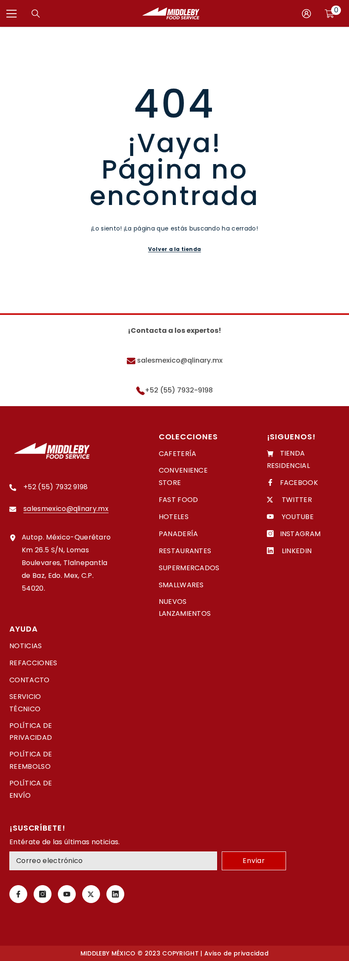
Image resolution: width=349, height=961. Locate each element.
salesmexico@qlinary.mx (179, 360)
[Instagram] (42, 894)
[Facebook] (18, 894)
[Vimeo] (115, 894)
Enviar (254, 861)
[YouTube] (67, 894)
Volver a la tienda (174, 249)
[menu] (11, 14)
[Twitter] (91, 894)
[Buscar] (36, 14)
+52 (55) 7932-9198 (179, 390)
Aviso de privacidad (236, 953)
